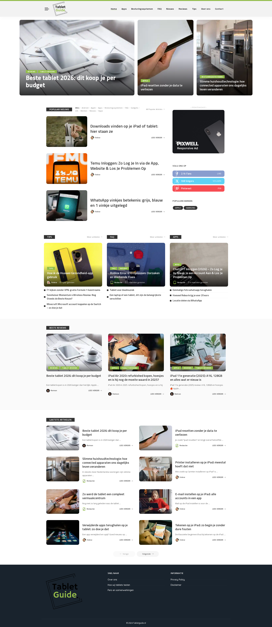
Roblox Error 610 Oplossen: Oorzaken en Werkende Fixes (135, 275)
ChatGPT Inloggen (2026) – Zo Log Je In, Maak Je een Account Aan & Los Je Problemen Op (198, 273)
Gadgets (134, 108)
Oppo (100, 111)
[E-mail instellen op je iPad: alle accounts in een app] (155, 501)
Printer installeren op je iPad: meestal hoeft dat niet (200, 464)
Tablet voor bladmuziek (122, 290)
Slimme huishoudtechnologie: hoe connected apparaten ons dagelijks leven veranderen (223, 85)
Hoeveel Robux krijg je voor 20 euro (191, 295)
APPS (175, 236)
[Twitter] (198, 181)
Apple (145, 81)
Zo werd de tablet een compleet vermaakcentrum (103, 496)
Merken (84, 111)
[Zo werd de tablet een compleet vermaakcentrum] (62, 501)
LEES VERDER (120, 92)
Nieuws (93, 111)
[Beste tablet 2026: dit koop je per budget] (77, 57)
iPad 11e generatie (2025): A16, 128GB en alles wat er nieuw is (196, 377)
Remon (33, 92)
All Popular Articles (154, 109)
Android (85, 108)
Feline (97, 137)
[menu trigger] (48, 9)
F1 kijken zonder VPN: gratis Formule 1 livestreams (73, 290)
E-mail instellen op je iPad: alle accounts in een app (195, 496)
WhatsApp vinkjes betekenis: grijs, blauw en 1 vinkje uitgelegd (126, 202)
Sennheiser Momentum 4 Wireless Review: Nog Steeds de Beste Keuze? (71, 296)
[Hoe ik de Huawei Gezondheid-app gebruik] (73, 264)
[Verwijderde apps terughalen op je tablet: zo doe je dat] (62, 532)
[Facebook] (198, 174)
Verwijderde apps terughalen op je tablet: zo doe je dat (105, 527)
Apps (100, 108)
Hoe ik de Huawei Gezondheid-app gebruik (70, 275)
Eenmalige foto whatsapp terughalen (192, 290)
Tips (51, 268)
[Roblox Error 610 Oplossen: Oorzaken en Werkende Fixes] (136, 264)
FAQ (126, 108)
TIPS (49, 236)
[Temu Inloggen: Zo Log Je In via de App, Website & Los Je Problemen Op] (66, 168)
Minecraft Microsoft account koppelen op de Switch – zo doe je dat (74, 306)
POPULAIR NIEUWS (59, 109)
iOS (76, 111)
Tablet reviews (47, 71)
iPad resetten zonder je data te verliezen (161, 87)
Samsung (190, 208)
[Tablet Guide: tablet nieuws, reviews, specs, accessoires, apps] (60, 9)
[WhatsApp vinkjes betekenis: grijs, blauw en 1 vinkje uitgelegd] (66, 205)
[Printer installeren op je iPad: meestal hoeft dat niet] (155, 469)
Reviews (31, 71)
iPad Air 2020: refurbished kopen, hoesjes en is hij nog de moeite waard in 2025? (136, 377)
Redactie (118, 282)
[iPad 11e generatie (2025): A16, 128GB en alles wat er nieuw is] (198, 352)
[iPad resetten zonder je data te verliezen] (165, 57)
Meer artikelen (93, 237)
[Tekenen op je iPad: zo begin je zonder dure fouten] (155, 532)
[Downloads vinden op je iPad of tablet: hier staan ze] (66, 131)
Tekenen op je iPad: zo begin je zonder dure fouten (200, 527)
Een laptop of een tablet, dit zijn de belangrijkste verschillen (135, 296)
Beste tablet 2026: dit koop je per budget (71, 81)
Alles (77, 108)
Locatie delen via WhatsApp (187, 300)
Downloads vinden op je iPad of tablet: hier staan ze (124, 128)
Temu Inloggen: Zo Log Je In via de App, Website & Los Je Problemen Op (124, 165)
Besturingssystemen (212, 77)
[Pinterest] (198, 188)
